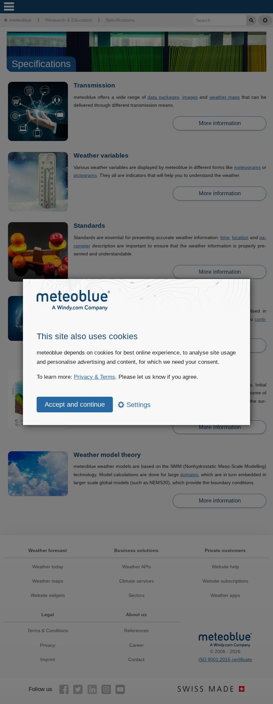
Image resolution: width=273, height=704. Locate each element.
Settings (137, 404)
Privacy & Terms (94, 377)
